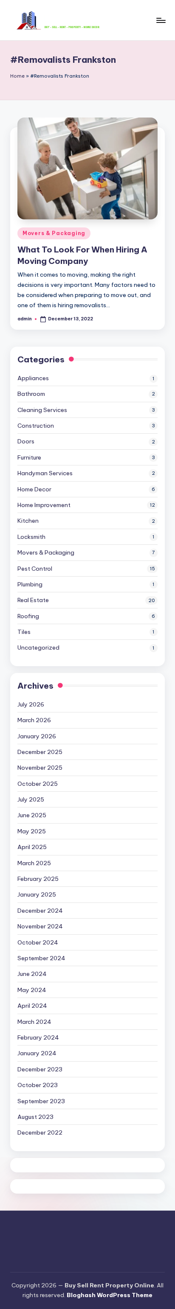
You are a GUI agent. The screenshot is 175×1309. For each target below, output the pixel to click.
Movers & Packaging (54, 233)
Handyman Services (45, 473)
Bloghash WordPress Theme (109, 1295)
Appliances (33, 378)
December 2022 (39, 1132)
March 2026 (34, 720)
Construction (35, 425)
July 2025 (30, 799)
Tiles (24, 632)
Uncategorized (38, 647)
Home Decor (34, 489)
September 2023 (41, 1101)
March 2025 (34, 863)
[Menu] (160, 20)
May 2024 (31, 990)
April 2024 (32, 1005)
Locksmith (31, 537)
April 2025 (32, 847)
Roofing (28, 616)
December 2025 (39, 752)
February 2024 (38, 1037)
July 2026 (30, 704)
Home (17, 76)
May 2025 (31, 831)
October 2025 (37, 784)
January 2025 (36, 894)
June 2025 (31, 815)
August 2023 (35, 1117)
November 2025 (39, 767)
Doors (25, 441)
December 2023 (39, 1069)
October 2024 (37, 942)
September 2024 (41, 958)
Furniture (29, 457)
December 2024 (40, 910)
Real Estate (33, 600)
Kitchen (28, 520)
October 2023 (37, 1085)
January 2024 (36, 1053)
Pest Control (34, 568)
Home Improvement (44, 505)
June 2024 (32, 974)
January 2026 (36, 736)
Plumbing (29, 584)
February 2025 (38, 879)
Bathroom (31, 394)
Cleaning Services (42, 410)
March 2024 (34, 1022)
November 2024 (40, 926)
